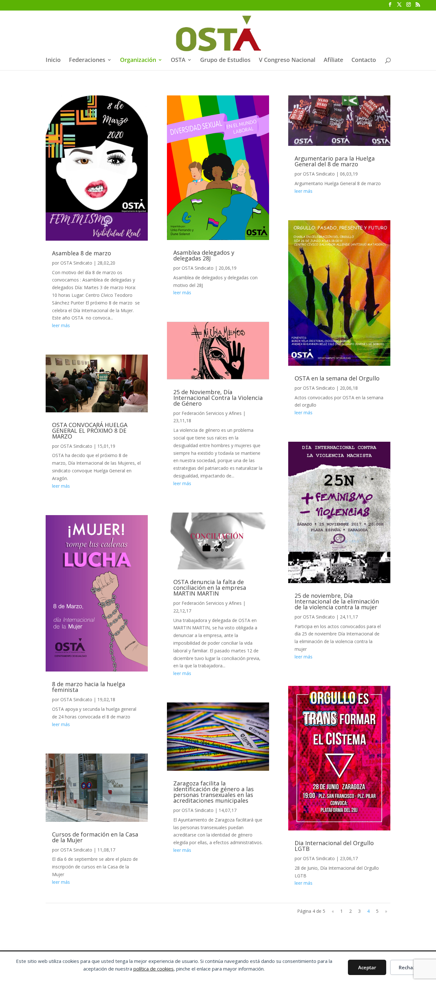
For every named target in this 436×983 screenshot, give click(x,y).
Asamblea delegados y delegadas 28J (203, 255)
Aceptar (367, 967)
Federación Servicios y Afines (212, 413)
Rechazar (409, 967)
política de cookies (153, 968)
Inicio (53, 60)
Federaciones (87, 60)
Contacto (363, 60)
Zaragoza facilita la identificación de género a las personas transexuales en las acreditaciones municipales (213, 791)
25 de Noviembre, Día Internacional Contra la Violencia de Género (218, 397)
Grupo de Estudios (225, 60)
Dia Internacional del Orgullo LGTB (334, 845)
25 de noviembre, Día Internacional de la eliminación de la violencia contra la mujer (337, 601)
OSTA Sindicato (76, 263)
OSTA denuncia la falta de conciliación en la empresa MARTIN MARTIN (209, 587)
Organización (138, 60)
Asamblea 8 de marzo (81, 253)
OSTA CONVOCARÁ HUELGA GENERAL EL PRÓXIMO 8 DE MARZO (89, 430)
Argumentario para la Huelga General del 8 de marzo (335, 161)
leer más (61, 325)
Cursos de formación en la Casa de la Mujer (95, 837)
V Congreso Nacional (287, 60)
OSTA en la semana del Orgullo (337, 378)
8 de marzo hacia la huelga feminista (88, 687)
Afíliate (333, 60)
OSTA (178, 60)
